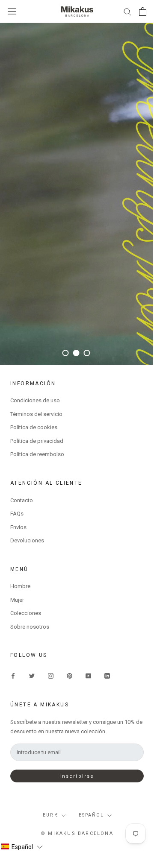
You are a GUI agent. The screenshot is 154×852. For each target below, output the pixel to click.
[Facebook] (13, 675)
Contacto (21, 500)
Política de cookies (33, 427)
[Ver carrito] (142, 11)
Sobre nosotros (29, 627)
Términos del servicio (36, 414)
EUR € (50, 815)
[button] (22, 847)
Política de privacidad (36, 441)
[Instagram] (50, 675)
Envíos (18, 527)
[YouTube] (88, 675)
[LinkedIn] (107, 675)
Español (91, 815)
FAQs (17, 513)
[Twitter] (32, 675)
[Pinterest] (69, 675)
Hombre (20, 586)
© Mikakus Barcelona (77, 833)
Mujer (17, 600)
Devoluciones (27, 540)
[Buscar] (127, 11)
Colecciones (25, 613)
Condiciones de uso (35, 400)
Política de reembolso (37, 454)
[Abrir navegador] (12, 11)
